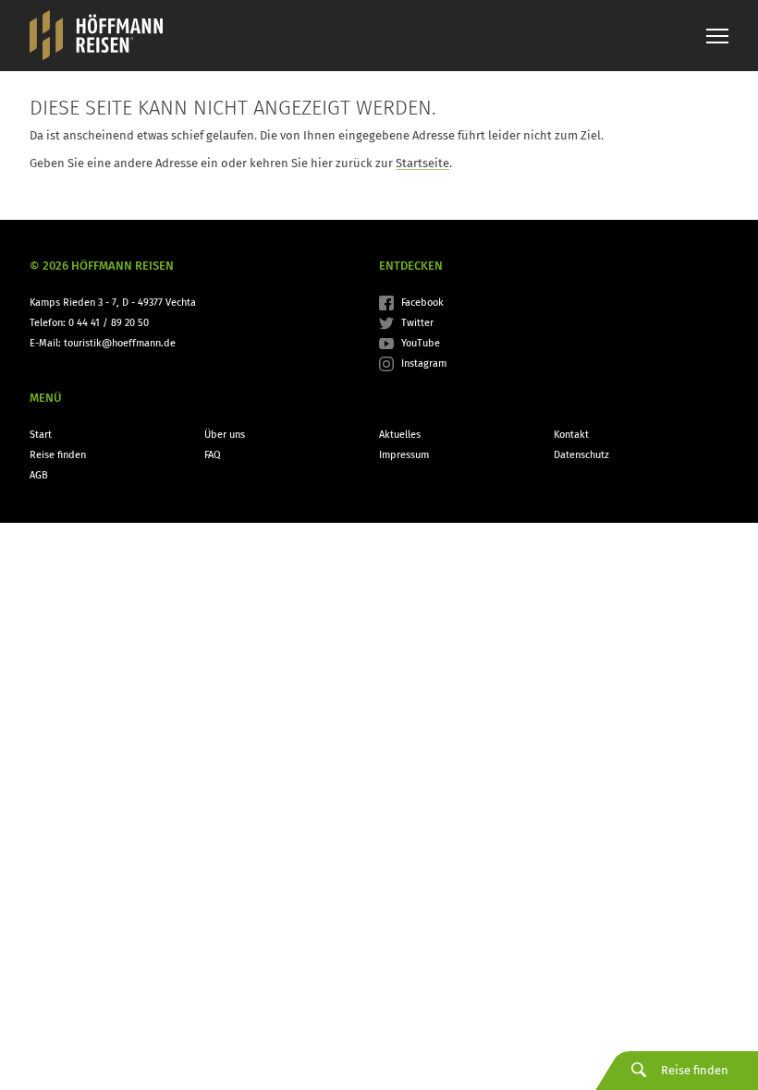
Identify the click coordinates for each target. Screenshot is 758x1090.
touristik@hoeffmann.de (120, 343)
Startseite (422, 163)
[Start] (96, 35)
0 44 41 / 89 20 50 (108, 323)
